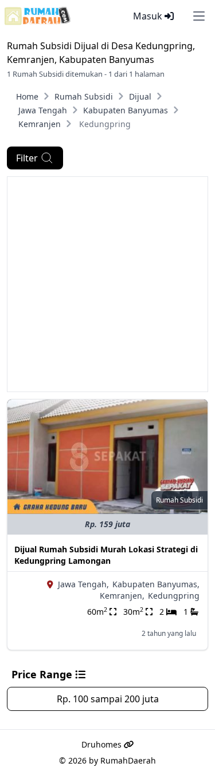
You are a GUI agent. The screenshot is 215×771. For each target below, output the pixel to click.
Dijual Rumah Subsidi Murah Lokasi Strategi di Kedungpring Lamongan (106, 555)
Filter (27, 158)
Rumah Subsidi (83, 96)
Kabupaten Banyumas (125, 110)
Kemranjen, (122, 595)
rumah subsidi (179, 500)
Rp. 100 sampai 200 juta (108, 699)
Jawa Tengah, (83, 584)
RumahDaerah (128, 760)
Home (27, 96)
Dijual (140, 96)
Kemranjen (39, 123)
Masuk (149, 16)
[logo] (38, 16)
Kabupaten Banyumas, (156, 584)
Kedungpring (174, 595)
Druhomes (102, 744)
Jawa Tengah (42, 110)
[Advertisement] (107, 284)
